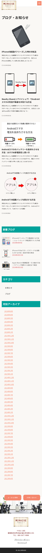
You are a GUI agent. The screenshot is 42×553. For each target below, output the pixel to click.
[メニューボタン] (39, 3)
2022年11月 (9, 461)
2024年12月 (9, 377)
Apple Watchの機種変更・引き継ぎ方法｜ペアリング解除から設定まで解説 (26, 264)
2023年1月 (8, 454)
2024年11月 (9, 381)
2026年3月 (8, 325)
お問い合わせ (32, 497)
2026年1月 (8, 332)
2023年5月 (8, 440)
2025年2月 (8, 370)
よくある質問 (13, 497)
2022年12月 (9, 457)
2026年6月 (8, 314)
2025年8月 (8, 349)
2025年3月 (8, 367)
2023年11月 (9, 419)
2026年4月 (8, 321)
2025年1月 (8, 374)
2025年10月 (9, 342)
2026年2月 (8, 328)
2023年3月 (8, 447)
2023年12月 (9, 416)
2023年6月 (8, 436)
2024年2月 (8, 409)
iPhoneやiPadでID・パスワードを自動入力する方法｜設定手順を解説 (25, 251)
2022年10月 (9, 464)
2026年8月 (8, 311)
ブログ (7, 293)
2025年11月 (9, 339)
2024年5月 (8, 402)
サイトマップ (22, 543)
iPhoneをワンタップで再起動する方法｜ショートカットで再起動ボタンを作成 (26, 239)
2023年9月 (8, 426)
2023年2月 (8, 450)
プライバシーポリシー (22, 540)
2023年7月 (8, 433)
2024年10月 (9, 384)
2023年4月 (8, 443)
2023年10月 (9, 422)
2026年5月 (8, 318)
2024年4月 (8, 405)
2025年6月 (8, 356)
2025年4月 (8, 363)
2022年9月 (8, 468)
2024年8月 (8, 391)
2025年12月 (9, 335)
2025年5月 (8, 360)
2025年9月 (8, 346)
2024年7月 (8, 395)
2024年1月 (8, 412)
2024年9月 (8, 388)
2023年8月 (8, 429)
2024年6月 (8, 398)
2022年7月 (8, 475)
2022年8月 (8, 471)
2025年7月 (8, 353)
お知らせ (8, 287)
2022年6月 (8, 478)
